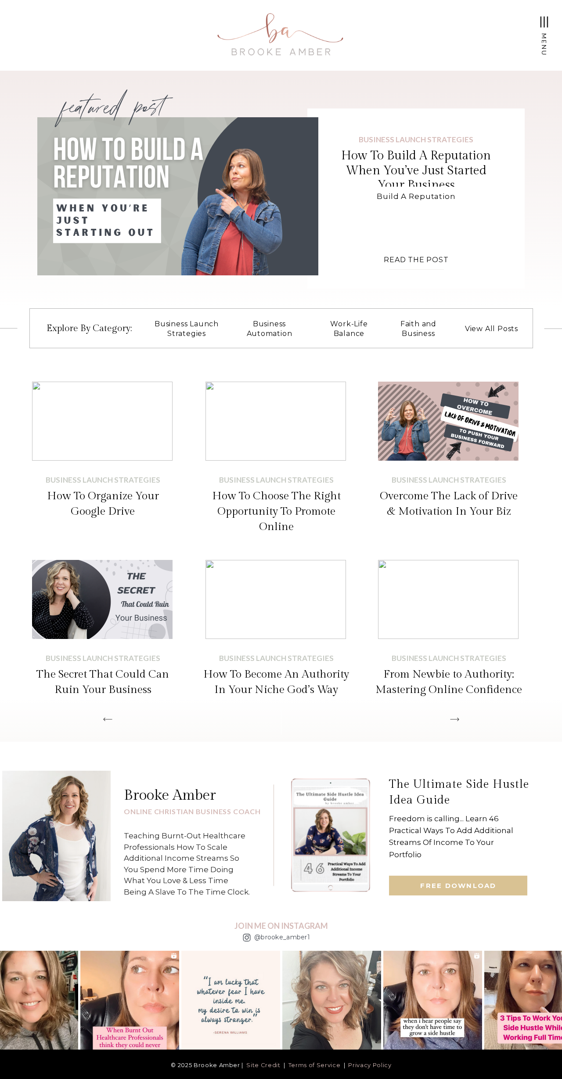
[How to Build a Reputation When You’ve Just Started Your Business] (177, 196)
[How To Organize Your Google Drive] (102, 421)
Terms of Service (314, 1064)
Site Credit (263, 1064)
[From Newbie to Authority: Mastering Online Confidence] (448, 599)
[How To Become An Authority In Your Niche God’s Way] (275, 599)
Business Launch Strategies (416, 139)
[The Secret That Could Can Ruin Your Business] (102, 599)
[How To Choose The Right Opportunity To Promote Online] (275, 421)
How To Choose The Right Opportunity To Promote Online (276, 511)
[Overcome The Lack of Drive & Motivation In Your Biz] (448, 421)
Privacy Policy (369, 1064)
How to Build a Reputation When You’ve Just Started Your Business (416, 170)
